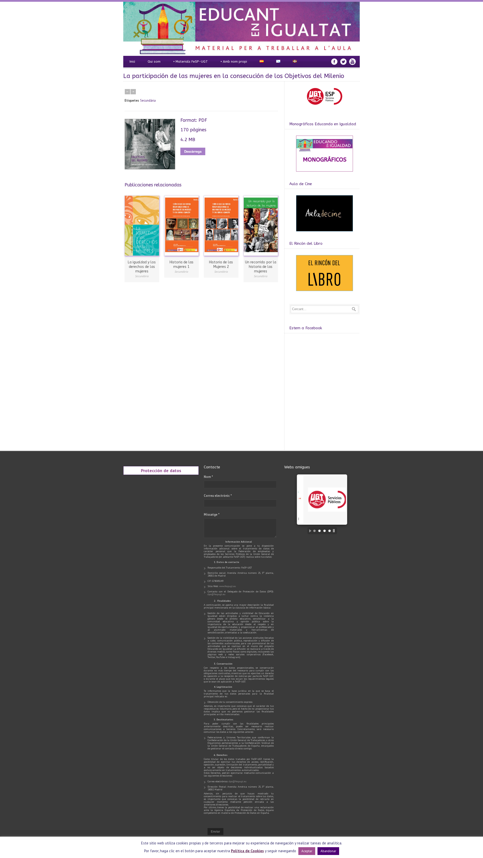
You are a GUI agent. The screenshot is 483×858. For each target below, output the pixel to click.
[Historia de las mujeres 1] (182, 225)
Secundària (148, 100)
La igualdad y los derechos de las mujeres (142, 266)
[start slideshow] (309, 530)
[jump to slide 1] (314, 530)
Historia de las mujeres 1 (181, 264)
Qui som (154, 61)
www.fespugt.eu (227, 586)
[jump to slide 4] (329, 530)
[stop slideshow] (335, 530)
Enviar (215, 831)
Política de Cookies (247, 850)
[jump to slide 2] (319, 530)
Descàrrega (193, 151)
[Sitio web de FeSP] (324, 108)
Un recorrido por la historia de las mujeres (260, 266)
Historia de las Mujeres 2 (221, 264)
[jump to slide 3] (324, 530)
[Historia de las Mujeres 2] (221, 225)
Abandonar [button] (328, 851)
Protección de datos (161, 470)
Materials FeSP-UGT (190, 61)
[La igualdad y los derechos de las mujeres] (142, 225)
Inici (132, 61)
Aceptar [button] (306, 851)
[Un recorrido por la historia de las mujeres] (261, 225)
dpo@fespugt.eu (216, 594)
